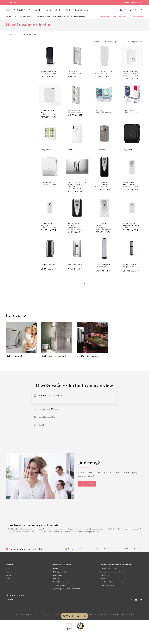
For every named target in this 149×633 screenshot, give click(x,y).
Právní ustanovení (107, 585)
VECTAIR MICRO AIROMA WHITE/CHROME (101, 225)
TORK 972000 (128, 110)
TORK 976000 (100, 110)
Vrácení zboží (105, 575)
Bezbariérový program (52, 356)
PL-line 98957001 (74, 110)
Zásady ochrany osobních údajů (112, 572)
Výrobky (9, 575)
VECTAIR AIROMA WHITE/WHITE (47, 224)
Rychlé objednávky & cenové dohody (70, 16)
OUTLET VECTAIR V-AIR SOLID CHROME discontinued (77, 184)
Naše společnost (119, 16)
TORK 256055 (100, 149)
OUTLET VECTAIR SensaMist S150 (129, 265)
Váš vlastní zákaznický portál (110, 549)
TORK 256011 (127, 149)
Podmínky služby (102, 614)
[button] (39, 10)
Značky (8, 582)
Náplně (8, 578)
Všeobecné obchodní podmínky (112, 582)
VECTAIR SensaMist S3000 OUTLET (102, 265)
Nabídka (56, 578)
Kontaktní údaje (115, 614)
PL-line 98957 (73, 71)
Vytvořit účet (87, 484)
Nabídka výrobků (12, 572)
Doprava (103, 578)
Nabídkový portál (43, 16)
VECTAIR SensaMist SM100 (48, 111)
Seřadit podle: (98, 42)
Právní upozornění (127, 614)
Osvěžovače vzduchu (87, 356)
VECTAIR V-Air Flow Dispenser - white (130, 72)
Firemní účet (104, 16)
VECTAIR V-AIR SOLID (49, 71)
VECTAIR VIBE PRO (48, 264)
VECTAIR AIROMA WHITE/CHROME (129, 183)
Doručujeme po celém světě (20, 16)
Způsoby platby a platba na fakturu (66, 588)
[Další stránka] (97, 283)
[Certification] (80, 626)
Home (8, 568)
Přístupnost (11, 35)
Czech (125, 10)
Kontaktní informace (108, 568)
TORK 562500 (46, 149)
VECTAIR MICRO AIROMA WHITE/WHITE (131, 224)
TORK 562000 (73, 149)
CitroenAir (24, 614)
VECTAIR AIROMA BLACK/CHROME (101, 183)
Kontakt (56, 568)
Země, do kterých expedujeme (80, 549)
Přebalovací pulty (14, 356)
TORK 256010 (46, 182)
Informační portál (59, 585)
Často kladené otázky (61, 582)
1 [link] (84, 284)
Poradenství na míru (135, 549)
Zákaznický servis (136, 16)
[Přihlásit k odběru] (45, 599)
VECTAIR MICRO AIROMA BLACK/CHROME (74, 225)
